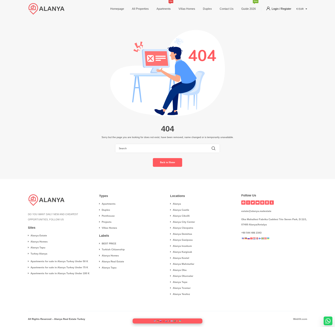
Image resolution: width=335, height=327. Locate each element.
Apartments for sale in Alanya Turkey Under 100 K (60, 273)
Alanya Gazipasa (183, 239)
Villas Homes (186, 8)
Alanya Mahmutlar (183, 264)
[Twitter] (253, 202)
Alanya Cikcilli (181, 215)
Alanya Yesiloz (181, 294)
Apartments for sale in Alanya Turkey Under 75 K (59, 267)
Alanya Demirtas (182, 234)
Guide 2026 (248, 5)
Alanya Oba (180, 270)
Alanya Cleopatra (183, 227)
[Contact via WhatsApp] (328, 321)
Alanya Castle (181, 209)
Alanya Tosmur (182, 288)
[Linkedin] (267, 202)
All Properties (140, 8)
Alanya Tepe (180, 282)
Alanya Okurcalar (183, 276)
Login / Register (281, 8)
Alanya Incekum (182, 246)
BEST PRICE (109, 243)
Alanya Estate (39, 235)
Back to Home (167, 162)
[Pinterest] (262, 202)
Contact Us (226, 8)
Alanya (177, 203)
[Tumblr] (272, 202)
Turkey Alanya (39, 253)
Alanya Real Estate (113, 261)
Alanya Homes (39, 241)
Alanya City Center (184, 221)
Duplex (207, 8)
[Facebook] (243, 202)
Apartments (164, 5)
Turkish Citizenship (113, 249)
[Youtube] (257, 202)
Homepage (117, 8)
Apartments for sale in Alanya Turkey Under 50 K (59, 261)
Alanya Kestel (181, 258)
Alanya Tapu (38, 247)
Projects (106, 221)
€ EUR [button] (300, 8)
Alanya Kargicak (182, 251)
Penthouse (108, 215)
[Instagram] (248, 202)
